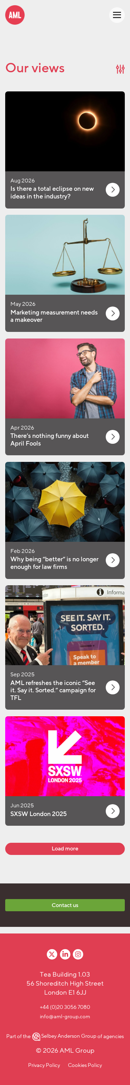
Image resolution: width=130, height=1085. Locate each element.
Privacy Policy (44, 1065)
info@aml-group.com (65, 1016)
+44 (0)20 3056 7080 (65, 1007)
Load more (65, 848)
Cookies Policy (85, 1065)
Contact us (65, 905)
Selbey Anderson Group (68, 1036)
